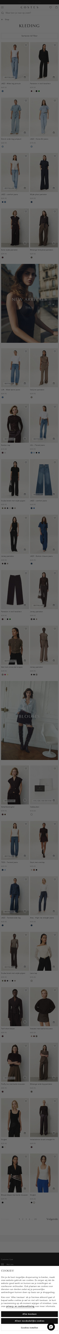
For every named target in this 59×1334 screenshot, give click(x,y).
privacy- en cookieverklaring (20, 1306)
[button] (51, 1327)
